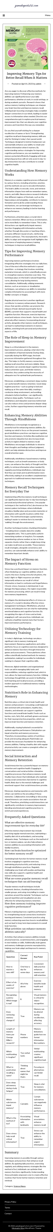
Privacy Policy (10, 1202)
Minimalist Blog (18, 1228)
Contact (8, 1213)
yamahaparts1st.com (26, 5)
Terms (7, 1207)
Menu (47, 15)
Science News (20, 1186)
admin (38, 84)
